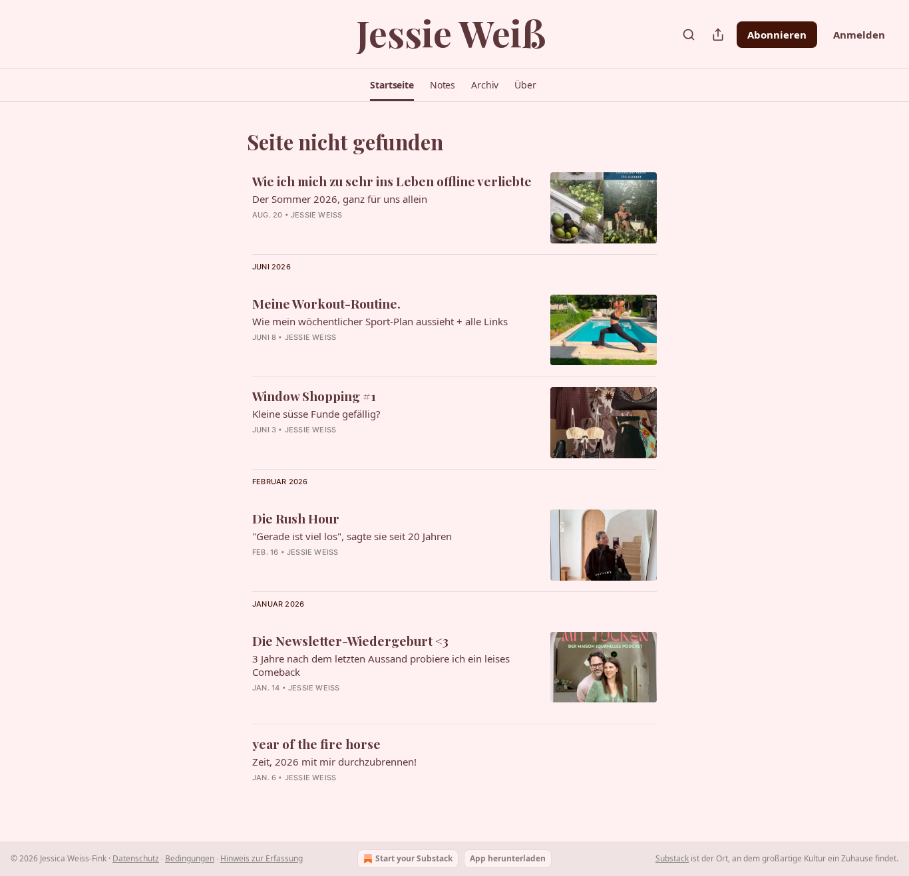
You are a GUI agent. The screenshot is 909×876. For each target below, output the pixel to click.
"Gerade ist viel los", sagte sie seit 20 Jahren (352, 536)
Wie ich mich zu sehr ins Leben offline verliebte (392, 181)
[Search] (688, 34)
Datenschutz (135, 858)
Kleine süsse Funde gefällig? (316, 413)
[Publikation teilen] (718, 34)
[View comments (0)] (358, 355)
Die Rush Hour (295, 518)
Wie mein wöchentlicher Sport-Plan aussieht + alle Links (380, 321)
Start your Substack (414, 858)
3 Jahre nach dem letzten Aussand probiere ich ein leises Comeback (381, 665)
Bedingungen (189, 858)
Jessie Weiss (316, 214)
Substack (672, 858)
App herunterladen (508, 858)
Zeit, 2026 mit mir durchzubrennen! (334, 761)
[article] (454, 208)
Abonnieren (777, 34)
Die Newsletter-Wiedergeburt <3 (350, 640)
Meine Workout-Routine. (326, 303)
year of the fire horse (316, 743)
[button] (392, 85)
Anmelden (859, 34)
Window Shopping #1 (314, 395)
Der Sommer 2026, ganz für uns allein (339, 199)
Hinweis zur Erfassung (261, 858)
